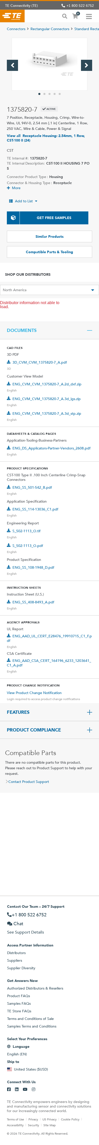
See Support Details (25, 932)
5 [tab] (60, 94)
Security (33, 1125)
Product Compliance (34, 730)
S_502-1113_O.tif (26, 531)
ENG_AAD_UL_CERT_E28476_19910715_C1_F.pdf (49, 638)
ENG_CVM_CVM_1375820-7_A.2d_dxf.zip (46, 384)
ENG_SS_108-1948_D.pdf (33, 567)
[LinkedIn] (17, 1089)
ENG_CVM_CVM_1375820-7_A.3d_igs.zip (46, 399)
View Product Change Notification (34, 692)
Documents (22, 330)
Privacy (33, 1119)
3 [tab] (49, 94)
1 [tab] (39, 94)
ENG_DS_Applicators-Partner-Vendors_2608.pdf (51, 448)
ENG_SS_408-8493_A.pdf (33, 602)
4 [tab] (55, 94)
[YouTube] (25, 1089)
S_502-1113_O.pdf (27, 545)
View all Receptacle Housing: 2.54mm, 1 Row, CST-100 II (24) (46, 138)
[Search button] (64, 15)
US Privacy (49, 1119)
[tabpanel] (49, 64)
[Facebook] (9, 1089)
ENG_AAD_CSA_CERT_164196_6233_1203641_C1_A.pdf (49, 662)
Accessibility (15, 1125)
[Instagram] (33, 1089)
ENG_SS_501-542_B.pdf (32, 487)
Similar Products (49, 236)
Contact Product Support (28, 781)
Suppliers (14, 960)
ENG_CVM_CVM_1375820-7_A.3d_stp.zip (46, 413)
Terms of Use (15, 1119)
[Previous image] (12, 65)
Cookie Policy (70, 1119)
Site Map (49, 1125)
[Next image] (86, 65)
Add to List (24, 201)
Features (18, 712)
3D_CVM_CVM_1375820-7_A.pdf (39, 362)
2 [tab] (44, 94)
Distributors (16, 953)
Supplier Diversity (21, 968)
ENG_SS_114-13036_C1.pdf (35, 509)
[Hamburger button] (89, 16)
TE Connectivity (12, 16)
